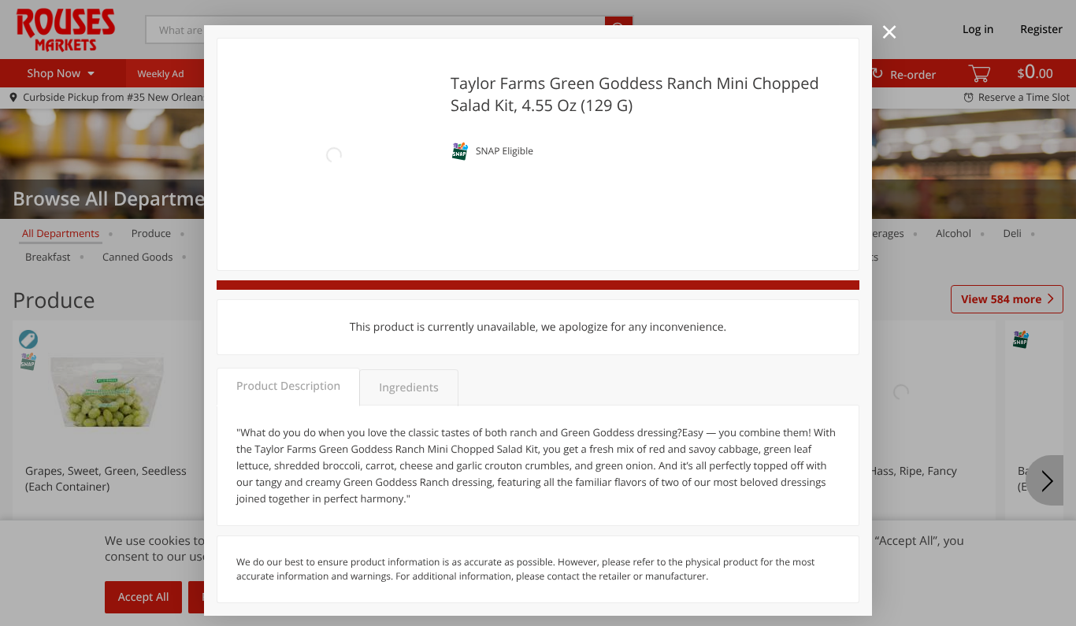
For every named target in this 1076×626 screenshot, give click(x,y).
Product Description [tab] (288, 386)
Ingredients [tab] (408, 387)
